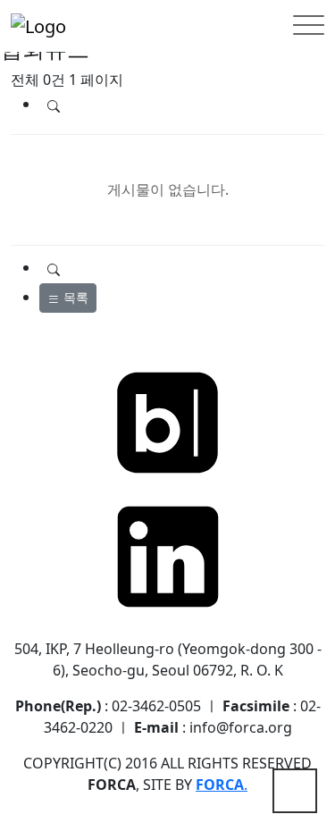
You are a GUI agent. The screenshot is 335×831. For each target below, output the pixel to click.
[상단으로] (294, 790)
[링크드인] (168, 555)
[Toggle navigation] (308, 26)
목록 (74, 297)
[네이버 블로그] (168, 421)
